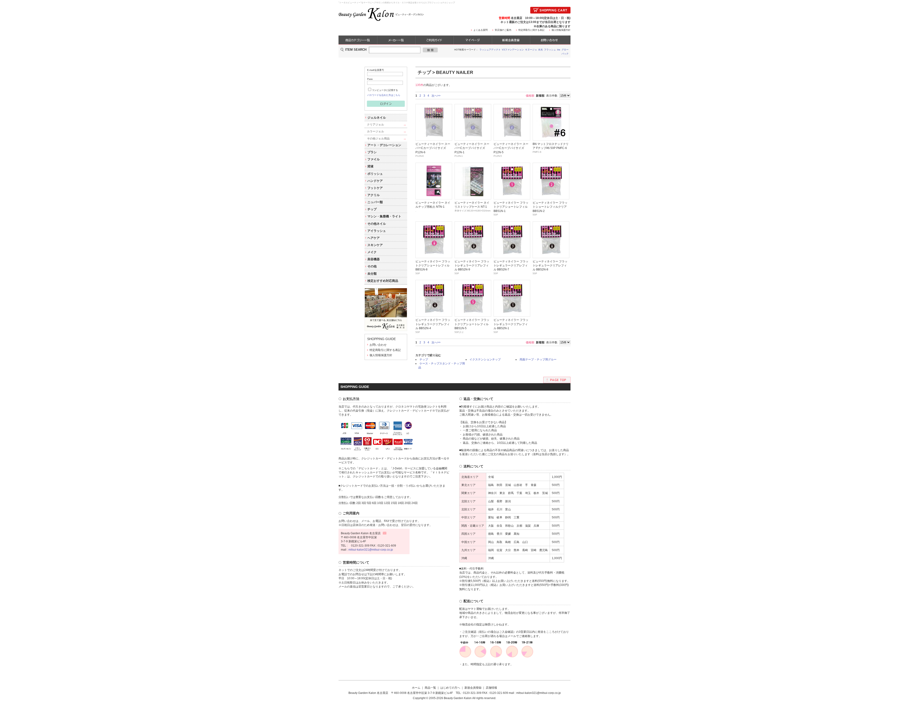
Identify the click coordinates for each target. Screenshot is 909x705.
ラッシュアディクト (490, 49)
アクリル (373, 195)
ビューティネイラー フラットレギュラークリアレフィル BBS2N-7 (511, 265)
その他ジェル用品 (378, 138)
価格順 (530, 95)
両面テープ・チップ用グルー (538, 359)
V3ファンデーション (513, 49)
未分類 (372, 273)
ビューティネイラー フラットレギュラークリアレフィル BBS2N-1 (511, 324)
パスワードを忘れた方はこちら (383, 95)
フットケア (375, 188)
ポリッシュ (375, 173)
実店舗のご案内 (503, 30)
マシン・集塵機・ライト (384, 216)
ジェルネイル (376, 117)
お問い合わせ (378, 344)
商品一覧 (430, 687)
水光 (540, 49)
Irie (558, 49)
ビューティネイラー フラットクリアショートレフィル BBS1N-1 (511, 206)
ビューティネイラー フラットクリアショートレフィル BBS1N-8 (432, 265)
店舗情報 (491, 687)
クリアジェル (375, 124)
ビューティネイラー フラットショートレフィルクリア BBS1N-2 (550, 206)
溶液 (370, 166)
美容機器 (373, 259)
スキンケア (375, 245)
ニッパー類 (375, 202)
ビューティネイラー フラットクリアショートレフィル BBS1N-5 (471, 324)
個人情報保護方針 (561, 30)
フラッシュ (550, 49)
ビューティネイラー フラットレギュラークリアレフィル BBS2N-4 (432, 324)
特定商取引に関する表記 (531, 30)
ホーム (416, 687)
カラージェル (375, 131)
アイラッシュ (376, 231)
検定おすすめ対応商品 (382, 281)
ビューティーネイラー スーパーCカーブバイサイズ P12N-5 (511, 148)
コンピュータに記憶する (385, 90)
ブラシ (372, 152)
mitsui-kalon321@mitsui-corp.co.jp (370, 549)
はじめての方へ (450, 687)
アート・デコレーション (384, 145)
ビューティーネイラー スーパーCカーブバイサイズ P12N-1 (471, 148)
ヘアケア (373, 238)
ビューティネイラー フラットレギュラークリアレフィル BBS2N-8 (550, 265)
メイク (372, 252)
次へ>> (436, 95)
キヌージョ (531, 49)
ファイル (373, 159)
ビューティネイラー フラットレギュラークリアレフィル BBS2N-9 (471, 265)
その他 (372, 266)
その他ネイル (376, 223)
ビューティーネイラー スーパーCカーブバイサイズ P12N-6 (432, 148)
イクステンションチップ (485, 359)
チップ (372, 209)
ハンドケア (375, 181)
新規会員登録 (472, 687)
